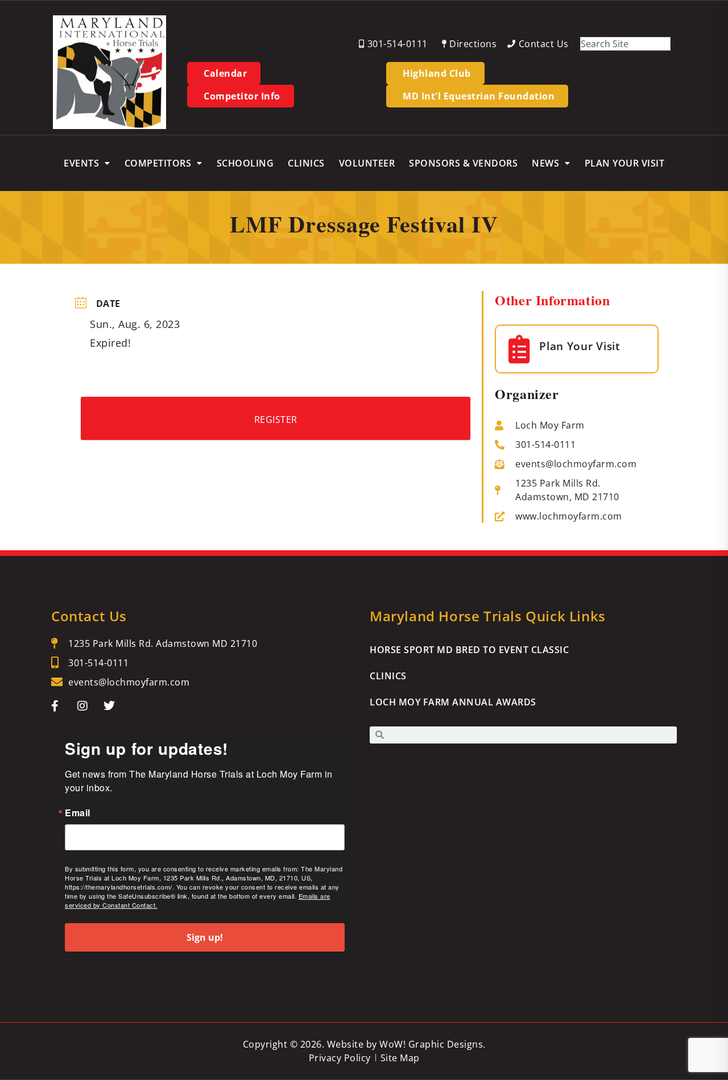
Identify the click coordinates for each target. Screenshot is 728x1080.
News (545, 163)
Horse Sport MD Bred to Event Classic (469, 649)
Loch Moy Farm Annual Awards (453, 702)
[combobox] (625, 44)
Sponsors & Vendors (463, 163)
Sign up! (205, 937)
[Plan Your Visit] (519, 349)
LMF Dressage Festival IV (364, 223)
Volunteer (367, 163)
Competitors (158, 163)
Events (81, 163)
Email (77, 812)
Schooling (245, 163)
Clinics (306, 163)
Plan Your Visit (625, 163)
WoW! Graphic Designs (431, 1044)
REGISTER (275, 419)
